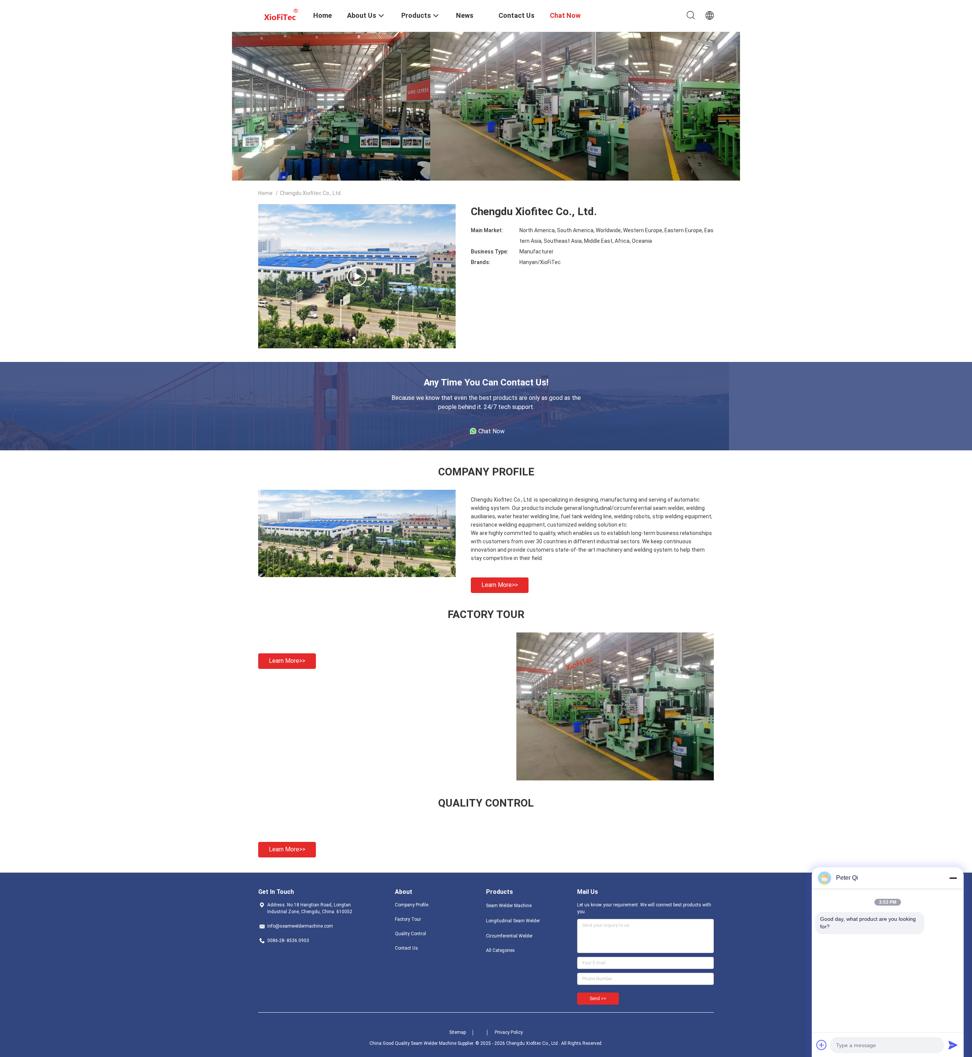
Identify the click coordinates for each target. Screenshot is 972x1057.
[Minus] (953, 877)
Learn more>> (499, 584)
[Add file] (821, 1045)
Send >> (598, 998)
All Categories (500, 950)
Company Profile (411, 905)
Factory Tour (408, 919)
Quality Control (410, 933)
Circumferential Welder (509, 936)
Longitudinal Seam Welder (513, 920)
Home (265, 193)
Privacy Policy (509, 1032)
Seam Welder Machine (509, 905)
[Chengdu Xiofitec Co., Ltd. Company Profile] (357, 575)
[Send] (953, 1045)
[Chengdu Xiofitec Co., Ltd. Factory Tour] (615, 778)
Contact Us (406, 948)
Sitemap (457, 1032)
